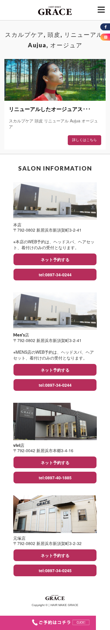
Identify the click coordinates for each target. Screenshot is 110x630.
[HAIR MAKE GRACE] (55, 10)
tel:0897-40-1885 (55, 477)
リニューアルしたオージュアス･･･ (50, 109)
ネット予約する (55, 259)
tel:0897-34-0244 (55, 274)
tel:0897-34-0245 (55, 570)
